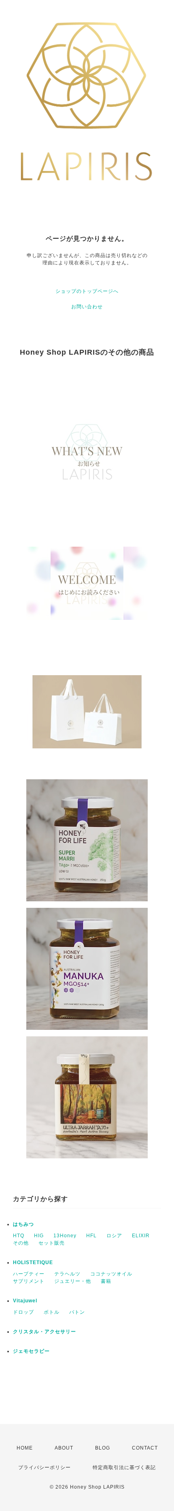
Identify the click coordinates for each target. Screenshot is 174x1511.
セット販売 (51, 1243)
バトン (77, 1312)
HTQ (18, 1235)
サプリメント (29, 1281)
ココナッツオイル (111, 1274)
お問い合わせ (87, 307)
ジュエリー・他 (72, 1281)
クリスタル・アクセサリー (44, 1331)
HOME (25, 1448)
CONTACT (145, 1448)
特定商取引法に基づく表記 (124, 1467)
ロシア (114, 1235)
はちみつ (23, 1224)
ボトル (51, 1312)
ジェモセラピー (31, 1351)
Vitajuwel (25, 1301)
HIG (39, 1235)
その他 (21, 1243)
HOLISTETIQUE (33, 1262)
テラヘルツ (67, 1274)
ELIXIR (141, 1235)
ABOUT (64, 1448)
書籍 (106, 1281)
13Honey (64, 1235)
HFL (91, 1235)
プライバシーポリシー (44, 1467)
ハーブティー (29, 1274)
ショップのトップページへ (87, 291)
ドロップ (23, 1312)
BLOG (102, 1448)
